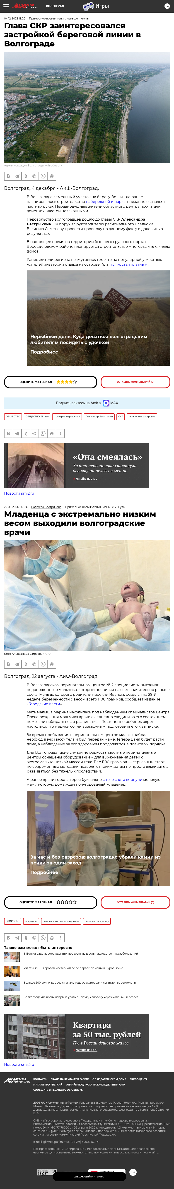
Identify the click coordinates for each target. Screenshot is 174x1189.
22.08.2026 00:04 (15, 507)
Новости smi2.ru (19, 493)
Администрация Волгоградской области (33, 165)
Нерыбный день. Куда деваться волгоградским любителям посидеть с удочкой (88, 339)
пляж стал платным (129, 264)
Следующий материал (89, 1176)
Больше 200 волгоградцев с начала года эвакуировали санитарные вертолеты (80, 982)
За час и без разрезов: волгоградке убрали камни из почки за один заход (95, 860)
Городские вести (44, 704)
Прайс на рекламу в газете (70, 1079)
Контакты (40, 1079)
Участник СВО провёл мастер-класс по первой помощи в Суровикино (73, 968)
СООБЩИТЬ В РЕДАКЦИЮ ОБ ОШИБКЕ (58, 1089)
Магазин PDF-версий (47, 1084)
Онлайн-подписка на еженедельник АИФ (95, 1084)
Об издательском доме (109, 1079)
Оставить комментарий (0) (135, 381)
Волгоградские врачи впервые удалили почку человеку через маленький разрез (81, 997)
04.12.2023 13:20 (14, 18)
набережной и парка (106, 202)
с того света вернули (123, 779)
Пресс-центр (138, 1079)
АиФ (48, 653)
